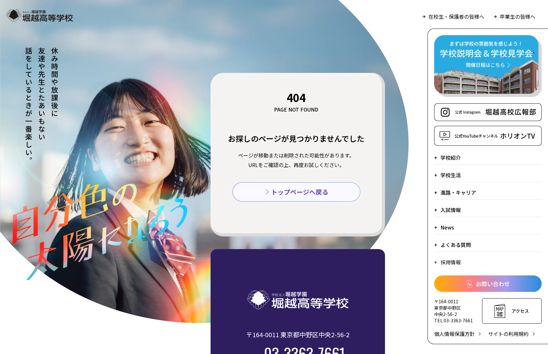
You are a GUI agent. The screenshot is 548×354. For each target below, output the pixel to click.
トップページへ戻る (299, 191)
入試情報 (450, 210)
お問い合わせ (493, 284)
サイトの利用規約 (508, 334)
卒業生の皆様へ (517, 16)
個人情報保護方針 (454, 334)
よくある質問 (455, 244)
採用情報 (450, 262)
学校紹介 (450, 157)
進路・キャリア (458, 192)
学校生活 (450, 175)
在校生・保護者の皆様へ (456, 16)
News (447, 227)
